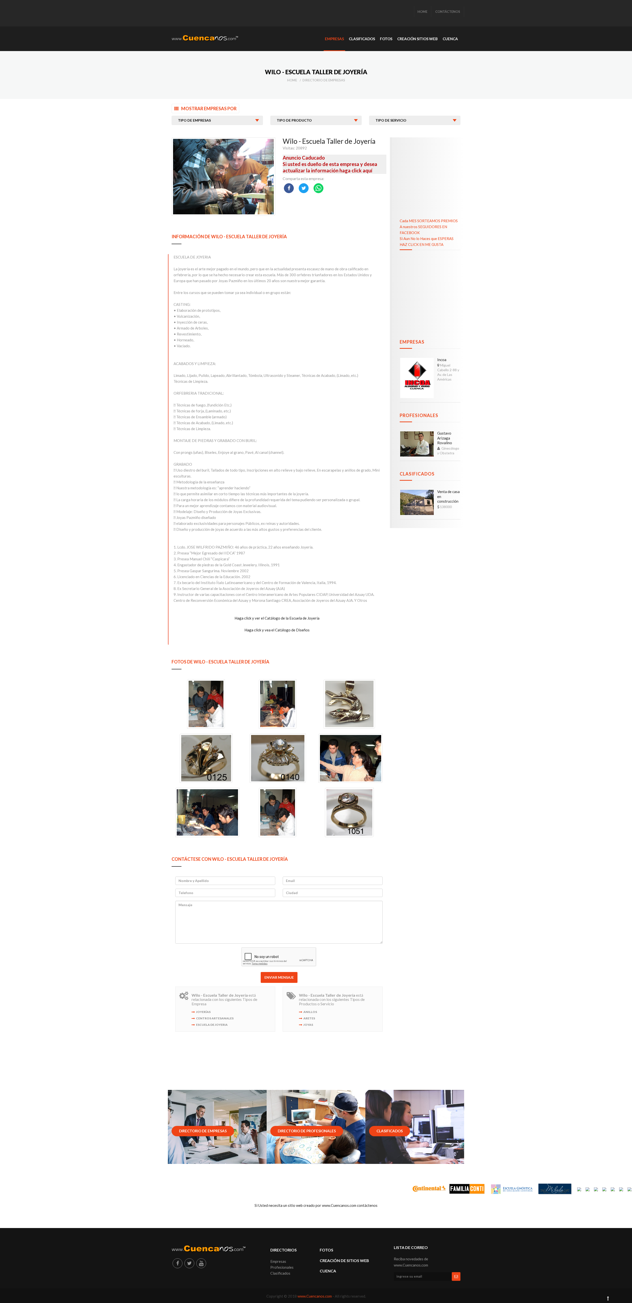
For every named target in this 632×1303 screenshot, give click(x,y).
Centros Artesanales (215, 1018)
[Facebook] (177, 1263)
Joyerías (203, 1012)
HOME (422, 12)
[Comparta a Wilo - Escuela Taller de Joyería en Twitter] (304, 188)
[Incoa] (417, 378)
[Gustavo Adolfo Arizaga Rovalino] (417, 444)
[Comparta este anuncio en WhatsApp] (318, 188)
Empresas (412, 342)
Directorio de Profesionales (307, 1131)
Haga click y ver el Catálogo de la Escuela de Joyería (277, 618)
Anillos (310, 1012)
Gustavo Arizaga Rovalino (444, 438)
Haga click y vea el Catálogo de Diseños (277, 630)
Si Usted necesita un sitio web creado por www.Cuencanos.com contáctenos (316, 1205)
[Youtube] (201, 1263)
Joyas (308, 1025)
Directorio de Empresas (323, 80)
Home (292, 80)
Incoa (441, 359)
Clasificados (417, 474)
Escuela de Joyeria (212, 1025)
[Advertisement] (261, 13)
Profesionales (419, 415)
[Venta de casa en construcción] (417, 502)
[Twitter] (189, 1263)
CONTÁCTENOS (447, 12)
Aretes (309, 1018)
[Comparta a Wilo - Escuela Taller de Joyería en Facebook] (289, 188)
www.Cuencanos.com (315, 1296)
